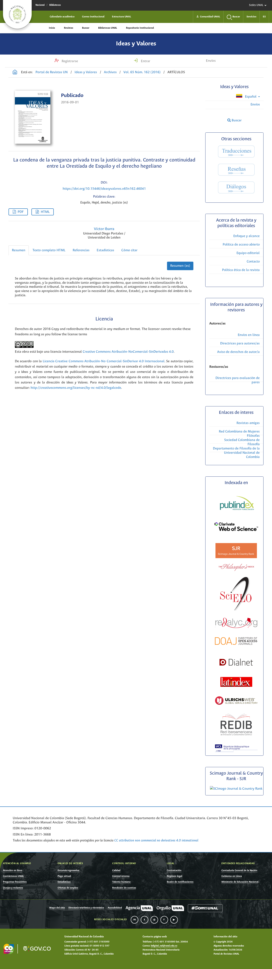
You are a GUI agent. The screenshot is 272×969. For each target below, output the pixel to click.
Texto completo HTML (49, 250)
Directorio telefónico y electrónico (86, 908)
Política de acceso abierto (241, 244)
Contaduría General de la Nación (239, 870)
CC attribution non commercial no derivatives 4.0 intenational (156, 840)
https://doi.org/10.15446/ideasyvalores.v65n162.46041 (104, 189)
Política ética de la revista (241, 270)
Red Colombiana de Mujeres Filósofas (239, 434)
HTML (45, 212)
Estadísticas (105, 250)
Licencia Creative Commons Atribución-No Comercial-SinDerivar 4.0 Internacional (103, 361)
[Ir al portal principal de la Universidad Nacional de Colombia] (17, 14)
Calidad (116, 870)
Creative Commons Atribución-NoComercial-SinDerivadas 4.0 (128, 352)
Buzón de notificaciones (180, 882)
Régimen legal (174, 876)
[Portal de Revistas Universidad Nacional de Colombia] (14, 72)
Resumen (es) (180, 266)
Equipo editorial (248, 253)
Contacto (253, 261)
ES (264, 16)
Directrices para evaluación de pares (237, 380)
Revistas (68, 28)
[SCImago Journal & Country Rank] (236, 789)
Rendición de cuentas (124, 887)
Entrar (145, 61)
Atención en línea (12, 870)
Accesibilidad (115, 908)
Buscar (85, 28)
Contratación (174, 870)
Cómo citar (129, 250)
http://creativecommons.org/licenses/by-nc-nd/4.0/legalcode (76, 388)
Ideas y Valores (136, 43)
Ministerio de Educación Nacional (239, 882)
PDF (21, 212)
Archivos (110, 72)
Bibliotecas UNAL (107, 28)
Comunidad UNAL (208, 16)
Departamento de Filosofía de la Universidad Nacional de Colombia (236, 453)
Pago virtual (64, 876)
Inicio (52, 28)
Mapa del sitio (57, 908)
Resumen (18, 250)
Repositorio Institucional (140, 28)
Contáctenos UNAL (13, 876)
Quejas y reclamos (13, 887)
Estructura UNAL (121, 16)
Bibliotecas (55, 5)
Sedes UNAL (256, 5)
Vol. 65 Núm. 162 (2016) (142, 72)
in (134, 919)
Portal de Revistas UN (51, 72)
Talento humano (121, 882)
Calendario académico (62, 16)
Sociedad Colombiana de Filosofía (242, 442)
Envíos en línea (249, 335)
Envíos (211, 61)
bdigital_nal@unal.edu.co (164, 946)
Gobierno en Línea (231, 876)
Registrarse (69, 61)
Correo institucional (93, 16)
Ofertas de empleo (68, 887)
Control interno (121, 876)
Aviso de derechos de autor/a (238, 352)
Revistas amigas (248, 423)
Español (250, 96)
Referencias (81, 250)
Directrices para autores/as (240, 343)
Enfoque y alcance (246, 236)
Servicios (251, 16)
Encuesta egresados (68, 870)
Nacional (40, 5)
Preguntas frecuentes (15, 882)
